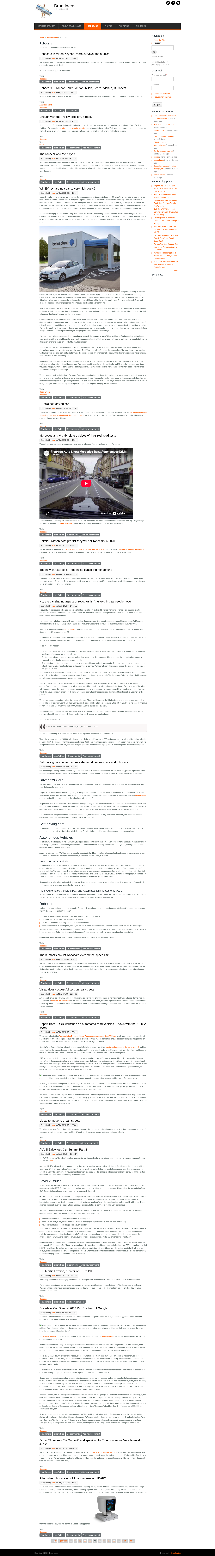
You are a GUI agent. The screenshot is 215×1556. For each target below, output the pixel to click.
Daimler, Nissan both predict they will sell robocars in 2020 (77, 541)
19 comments (73, 949)
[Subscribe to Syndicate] (153, 279)
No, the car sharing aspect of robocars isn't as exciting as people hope (85, 601)
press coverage (108, 1337)
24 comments (73, 1535)
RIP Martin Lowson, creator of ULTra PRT (66, 1271)
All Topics (124, 26)
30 (75, 1541)
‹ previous (63, 1541)
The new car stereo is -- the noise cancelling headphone (75, 569)
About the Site (159, 40)
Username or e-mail (159, 75)
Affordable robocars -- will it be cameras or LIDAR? (72, 1478)
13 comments (73, 148)
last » (132, 1541)
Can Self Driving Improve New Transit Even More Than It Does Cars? (166, 238)
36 (104, 1541)
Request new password (163, 97)
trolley (41, 145)
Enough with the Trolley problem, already (65, 116)
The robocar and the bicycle (57, 154)
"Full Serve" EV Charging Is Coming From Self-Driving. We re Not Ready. (166, 212)
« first (54, 1541)
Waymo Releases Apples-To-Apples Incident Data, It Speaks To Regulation (166, 256)
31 (80, 1541)
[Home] (44, 18)
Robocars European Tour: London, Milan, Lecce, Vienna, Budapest (82, 88)
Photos (108, 26)
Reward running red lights (164, 125)
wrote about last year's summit (105, 1452)
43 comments (73, 756)
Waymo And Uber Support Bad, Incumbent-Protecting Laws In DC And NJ (166, 247)
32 (85, 1541)
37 (109, 1541)
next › (124, 1541)
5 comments (73, 429)
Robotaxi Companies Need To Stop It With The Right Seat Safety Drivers (166, 264)
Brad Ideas (64, 6)
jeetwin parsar (159, 175)
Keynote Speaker (46, 26)
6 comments (73, 983)
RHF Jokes (141, 26)
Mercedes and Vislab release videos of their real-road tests (77, 435)
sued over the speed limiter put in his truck (122, 1047)
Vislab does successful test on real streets (66, 989)
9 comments (73, 1114)
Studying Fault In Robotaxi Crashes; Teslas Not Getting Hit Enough (166, 220)
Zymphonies (176, 1553)
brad (53, 58)
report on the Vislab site (60, 1001)
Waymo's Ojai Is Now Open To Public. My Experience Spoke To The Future (166, 188)
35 (100, 1541)
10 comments (73, 563)
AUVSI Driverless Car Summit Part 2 (63, 1149)
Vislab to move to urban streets (59, 1120)
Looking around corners (163, 136)
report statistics (70, 629)
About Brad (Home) (71, 26)
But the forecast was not (163, 151)
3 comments (73, 82)
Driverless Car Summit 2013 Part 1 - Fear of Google (73, 1308)
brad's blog (59, 82)
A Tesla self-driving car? (54, 403)
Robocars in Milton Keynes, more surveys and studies (74, 53)
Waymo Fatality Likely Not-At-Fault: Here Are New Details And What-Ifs (165, 203)
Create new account (162, 94)
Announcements (46, 105)
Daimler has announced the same (131, 549)
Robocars (93, 26)
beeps (156, 157)
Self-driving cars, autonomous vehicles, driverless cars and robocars (83, 762)
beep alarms (159, 160)
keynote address (49, 1337)
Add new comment (90, 82)
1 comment (72, 110)
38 (114, 1541)
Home (41, 38)
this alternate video (64, 524)
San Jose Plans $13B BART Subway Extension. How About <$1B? (166, 229)
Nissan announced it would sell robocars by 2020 (85, 549)
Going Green (44, 392)
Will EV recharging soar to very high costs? (67, 188)
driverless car (140, 795)
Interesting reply (160, 130)
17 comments (73, 397)
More (176, 271)
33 (90, 1541)
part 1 (52, 1161)
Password (156, 84)
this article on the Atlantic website (72, 128)
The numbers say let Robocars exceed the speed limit (74, 955)
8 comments (73, 535)
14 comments (73, 1434)
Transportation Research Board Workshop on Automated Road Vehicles (87, 1036)
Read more (46, 82)
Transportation (52, 38)
